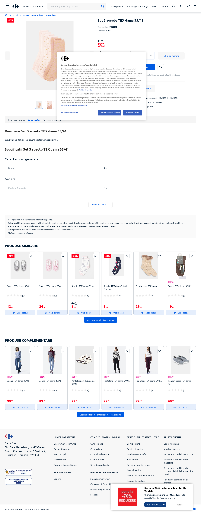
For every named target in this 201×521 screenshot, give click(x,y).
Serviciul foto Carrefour (138, 464)
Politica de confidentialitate (140, 475)
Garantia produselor (100, 464)
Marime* (133, 52)
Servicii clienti (133, 443)
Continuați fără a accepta (110, 112)
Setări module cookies (69, 112)
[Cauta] (102, 6)
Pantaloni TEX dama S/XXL (116, 380)
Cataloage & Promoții (100, 484)
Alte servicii (132, 459)
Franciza (94, 494)
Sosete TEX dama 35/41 (18, 286)
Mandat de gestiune (100, 489)
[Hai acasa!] (6, 15)
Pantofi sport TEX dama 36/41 (179, 382)
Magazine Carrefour (100, 478)
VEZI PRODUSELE (154, 504)
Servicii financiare (135, 449)
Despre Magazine (62, 449)
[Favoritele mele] (188, 6)
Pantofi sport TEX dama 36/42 (83, 382)
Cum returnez (97, 459)
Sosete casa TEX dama (146, 286)
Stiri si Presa (60, 459)
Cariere (57, 478)
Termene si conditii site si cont (178, 454)
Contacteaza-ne (171, 443)
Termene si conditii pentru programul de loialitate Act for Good (178, 471)
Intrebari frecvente (173, 449)
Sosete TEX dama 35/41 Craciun (115, 287)
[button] (195, 6)
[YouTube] (194, 509)
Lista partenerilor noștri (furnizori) (74, 105)
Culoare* (103, 52)
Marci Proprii (60, 454)
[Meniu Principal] (7, 6)
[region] (101, 86)
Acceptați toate (132, 112)
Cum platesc (96, 449)
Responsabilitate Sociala (65, 464)
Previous (7, 55)
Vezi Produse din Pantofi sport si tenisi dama (100, 414)
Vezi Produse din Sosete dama (100, 320)
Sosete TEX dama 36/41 (179, 286)
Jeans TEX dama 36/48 (50, 380)
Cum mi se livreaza (99, 454)
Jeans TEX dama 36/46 (18, 380)
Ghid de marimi (171, 55)
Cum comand (96, 443)
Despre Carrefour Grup (65, 443)
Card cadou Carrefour (137, 454)
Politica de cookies (136, 480)
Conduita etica (134, 470)
